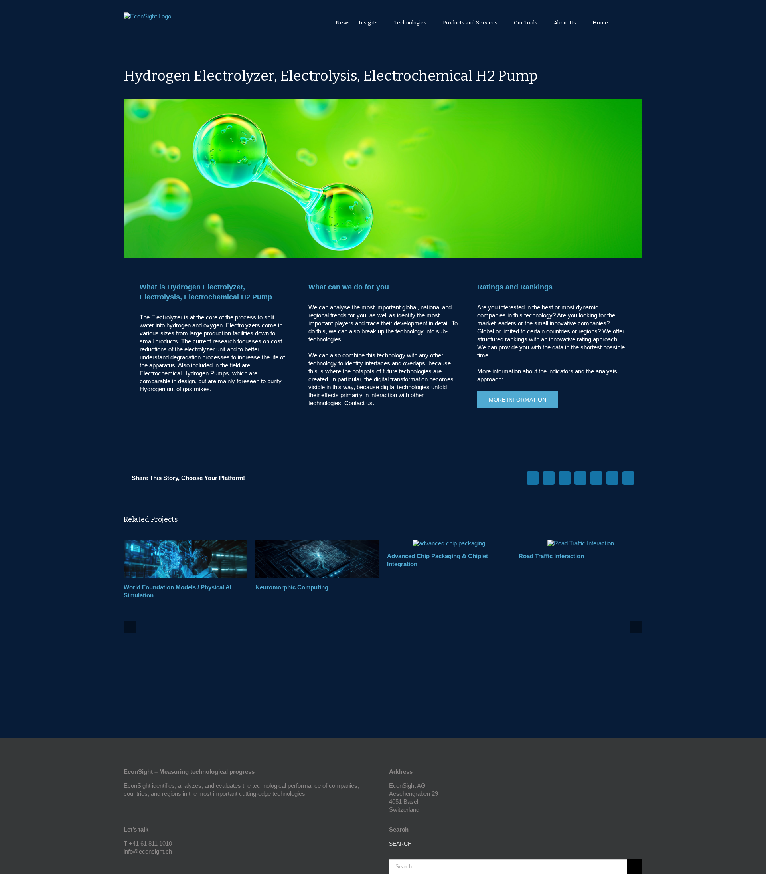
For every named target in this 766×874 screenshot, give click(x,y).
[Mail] (147, 865)
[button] (632, 22)
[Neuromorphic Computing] (317, 543)
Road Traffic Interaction (551, 556)
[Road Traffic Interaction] (580, 543)
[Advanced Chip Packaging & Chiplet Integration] (449, 543)
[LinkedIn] (136, 865)
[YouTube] (126, 865)
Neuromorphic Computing (291, 587)
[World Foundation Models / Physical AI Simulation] (185, 543)
